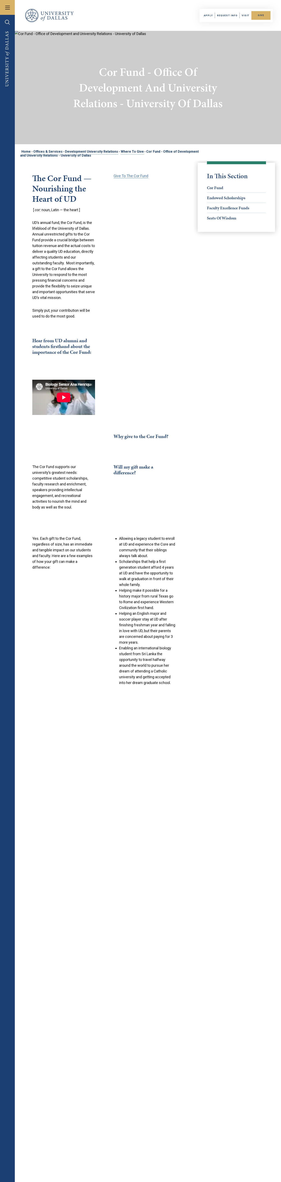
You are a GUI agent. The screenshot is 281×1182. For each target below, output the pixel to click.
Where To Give (132, 151)
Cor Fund (215, 188)
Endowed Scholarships (226, 198)
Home (26, 151)
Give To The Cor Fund (131, 176)
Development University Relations (91, 151)
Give (261, 15)
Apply (208, 15)
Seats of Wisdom (221, 218)
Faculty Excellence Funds (228, 208)
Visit (245, 15)
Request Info (227, 15)
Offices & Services (48, 151)
